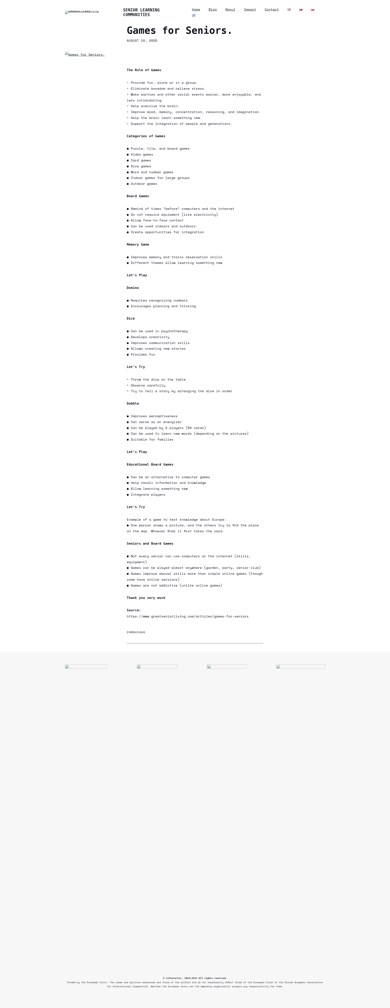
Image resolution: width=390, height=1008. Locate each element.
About (230, 9)
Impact (250, 9)
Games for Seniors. (180, 30)
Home (196, 9)
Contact (272, 9)
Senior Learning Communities (141, 12)
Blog (213, 9)
